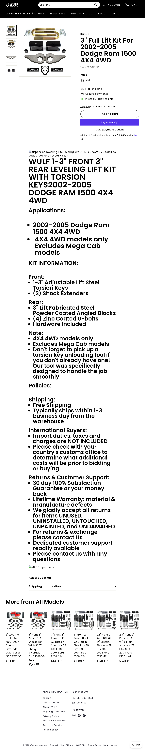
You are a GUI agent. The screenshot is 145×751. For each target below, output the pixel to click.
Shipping (85, 106)
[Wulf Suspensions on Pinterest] (84, 715)
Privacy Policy (51, 716)
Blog (102, 13)
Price (83, 74)
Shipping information (45, 586)
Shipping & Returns (54, 711)
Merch (117, 13)
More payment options (109, 129)
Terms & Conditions (54, 720)
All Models (50, 602)
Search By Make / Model (25, 13)
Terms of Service (53, 725)
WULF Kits (58, 13)
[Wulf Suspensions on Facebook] (79, 715)
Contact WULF (51, 702)
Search (47, 698)
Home (83, 34)
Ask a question (40, 578)
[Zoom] (45, 50)
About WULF (50, 707)
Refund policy (51, 729)
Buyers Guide (81, 13)
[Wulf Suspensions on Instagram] (73, 715)
